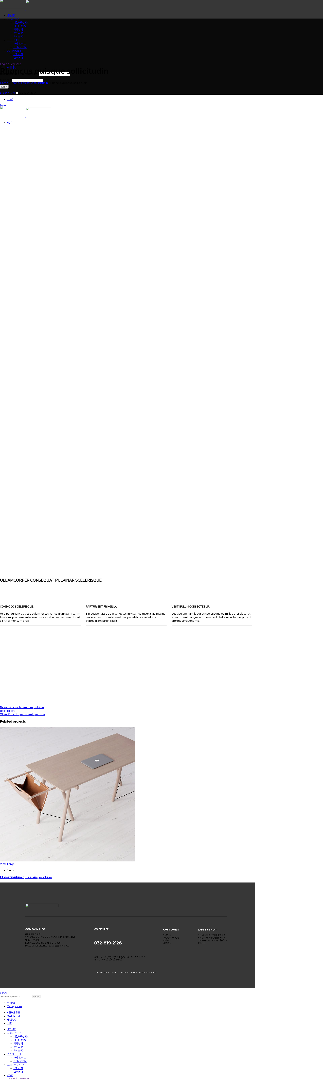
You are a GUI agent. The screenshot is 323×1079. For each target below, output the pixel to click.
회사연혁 (18, 29)
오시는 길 (18, 36)
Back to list (7, 711)
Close (4, 993)
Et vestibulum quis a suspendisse (26, 877)
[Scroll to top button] (1, 989)
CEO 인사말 (20, 26)
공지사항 (18, 1068)
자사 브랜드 (19, 43)
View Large (7, 864)
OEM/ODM (20, 47)
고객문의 (18, 1072)
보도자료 (18, 33)
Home (4, 83)
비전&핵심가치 (21, 22)
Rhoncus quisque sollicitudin (29, 83)
